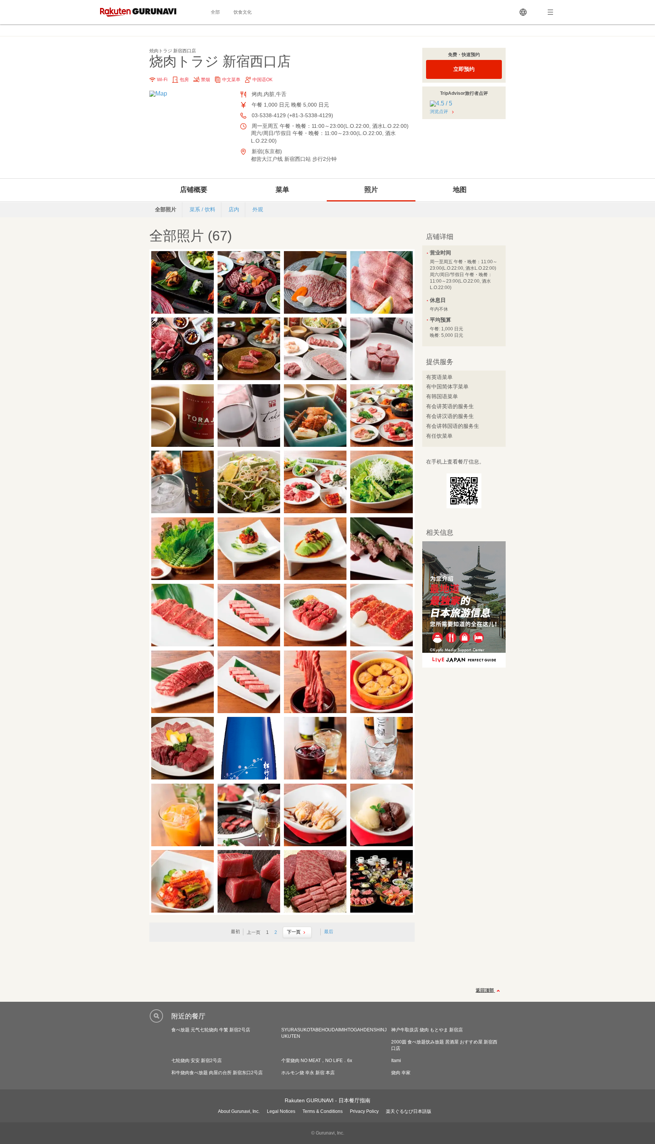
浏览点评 (439, 111)
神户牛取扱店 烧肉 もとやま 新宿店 (427, 1029)
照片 (371, 189)
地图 (460, 189)
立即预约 (464, 69)
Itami (396, 1060)
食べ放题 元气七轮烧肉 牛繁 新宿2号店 (210, 1029)
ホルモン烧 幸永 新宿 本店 (308, 1072)
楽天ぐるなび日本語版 (408, 1111)
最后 (328, 931)
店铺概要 (193, 189)
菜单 (282, 189)
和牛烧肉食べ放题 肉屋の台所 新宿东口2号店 (217, 1072)
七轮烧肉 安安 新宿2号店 (196, 1060)
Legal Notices (281, 1111)
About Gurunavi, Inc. (239, 1111)
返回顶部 (485, 990)
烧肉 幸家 (401, 1072)
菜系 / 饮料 (202, 209)
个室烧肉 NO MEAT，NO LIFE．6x (316, 1060)
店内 (234, 209)
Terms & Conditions (322, 1111)
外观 (257, 209)
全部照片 (165, 209)
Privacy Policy (364, 1111)
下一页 (294, 932)
